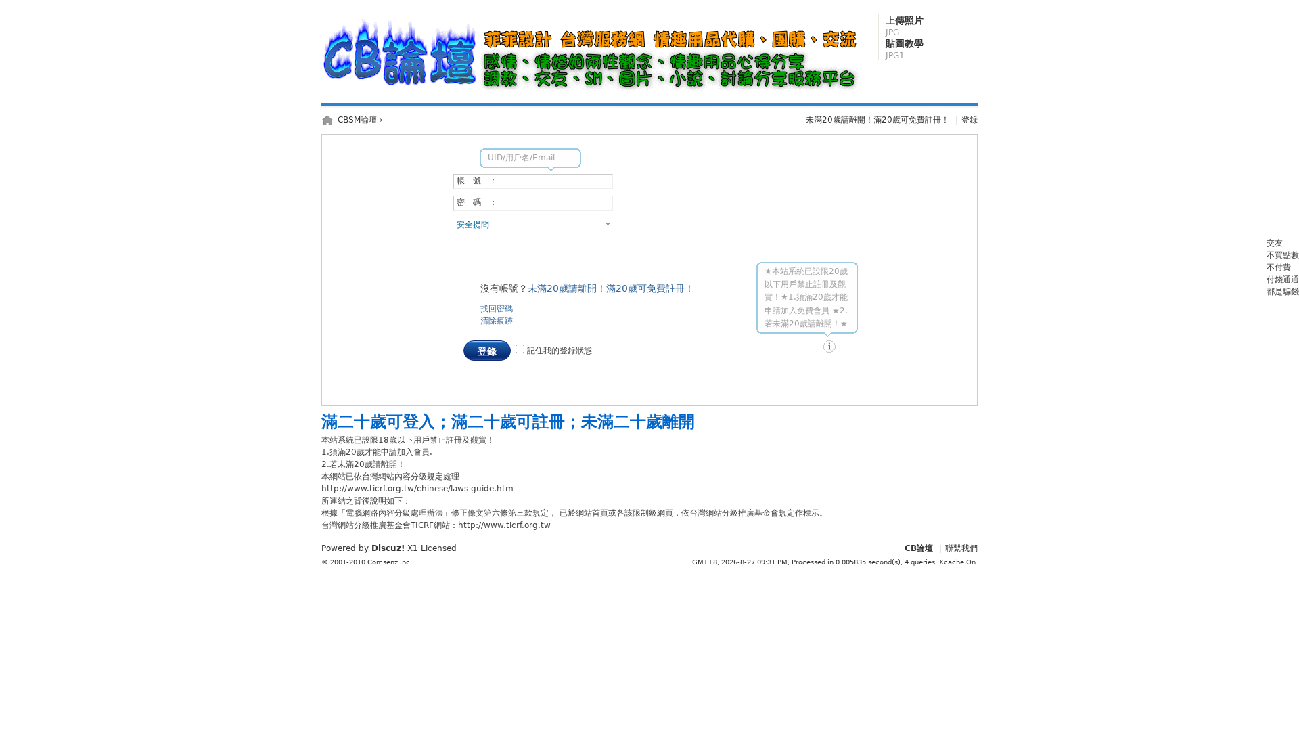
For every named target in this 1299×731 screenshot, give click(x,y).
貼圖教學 (905, 49)
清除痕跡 (496, 321)
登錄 (969, 120)
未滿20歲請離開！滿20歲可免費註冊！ (877, 120)
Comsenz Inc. (389, 562)
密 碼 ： (477, 202)
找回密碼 (496, 308)
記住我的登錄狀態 (558, 350)
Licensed (439, 548)
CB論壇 (919, 548)
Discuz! (388, 548)
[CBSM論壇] (594, 92)
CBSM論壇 (357, 120)
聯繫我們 (961, 548)
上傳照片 (905, 26)
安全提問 (473, 224)
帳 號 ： (477, 180)
